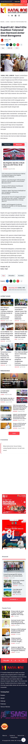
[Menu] (16, 15)
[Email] (17, 44)
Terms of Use (21, 735)
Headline (10, 1)
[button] (12, 55)
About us (4, 735)
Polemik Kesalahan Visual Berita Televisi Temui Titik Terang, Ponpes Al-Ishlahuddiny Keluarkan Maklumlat (21, 313)
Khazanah (6, 577)
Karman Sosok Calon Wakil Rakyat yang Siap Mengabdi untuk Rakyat (18, 621)
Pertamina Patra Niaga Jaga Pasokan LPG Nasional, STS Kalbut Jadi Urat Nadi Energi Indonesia (6, 357)
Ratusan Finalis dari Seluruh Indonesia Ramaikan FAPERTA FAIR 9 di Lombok (21, 334)
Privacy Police (14, 737)
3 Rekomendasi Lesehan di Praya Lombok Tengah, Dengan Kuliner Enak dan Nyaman (17, 639)
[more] (21, 44)
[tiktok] (15, 660)
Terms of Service (18, 4)
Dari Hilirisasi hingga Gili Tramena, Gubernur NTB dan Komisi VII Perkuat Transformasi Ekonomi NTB (7, 313)
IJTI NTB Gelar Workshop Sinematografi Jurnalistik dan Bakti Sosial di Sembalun (7, 391)
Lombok (7, 21)
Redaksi (5, 4)
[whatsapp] (14, 44)
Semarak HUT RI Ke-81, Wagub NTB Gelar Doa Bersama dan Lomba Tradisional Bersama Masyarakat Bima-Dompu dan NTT (14, 199)
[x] (10, 44)
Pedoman (3, 704)
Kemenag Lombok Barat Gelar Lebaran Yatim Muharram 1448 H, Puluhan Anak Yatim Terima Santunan (18, 582)
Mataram (19, 144)
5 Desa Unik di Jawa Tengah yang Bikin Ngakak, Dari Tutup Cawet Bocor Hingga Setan (17, 612)
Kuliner (13, 643)
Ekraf (16, 339)
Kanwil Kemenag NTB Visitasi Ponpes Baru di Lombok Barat (13, 575)
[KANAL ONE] (14, 10)
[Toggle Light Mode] (12, 15)
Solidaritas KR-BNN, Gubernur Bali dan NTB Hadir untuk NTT (13, 382)
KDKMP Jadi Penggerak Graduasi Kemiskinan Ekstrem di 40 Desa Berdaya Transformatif (14, 206)
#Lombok (20, 275)
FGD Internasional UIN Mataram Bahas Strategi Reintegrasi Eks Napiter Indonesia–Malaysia (13, 175)
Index (14, 433)
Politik (13, 625)
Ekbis (14, 594)
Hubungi (11, 4)
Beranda (2, 21)
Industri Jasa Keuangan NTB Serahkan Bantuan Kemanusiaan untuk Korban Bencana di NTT (13, 181)
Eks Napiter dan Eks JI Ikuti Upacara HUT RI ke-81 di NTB (13, 165)
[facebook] (7, 44)
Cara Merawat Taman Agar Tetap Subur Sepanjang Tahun (18, 591)
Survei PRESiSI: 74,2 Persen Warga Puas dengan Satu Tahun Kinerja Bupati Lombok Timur (7, 335)
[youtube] (23, 660)
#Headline (11, 275)
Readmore (13, 599)
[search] (9, 15)
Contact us (12, 735)
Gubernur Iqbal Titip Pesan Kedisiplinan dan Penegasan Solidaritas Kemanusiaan (14, 192)
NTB (3, 385)
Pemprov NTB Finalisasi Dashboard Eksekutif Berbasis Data (12, 186)
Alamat (2, 698)
